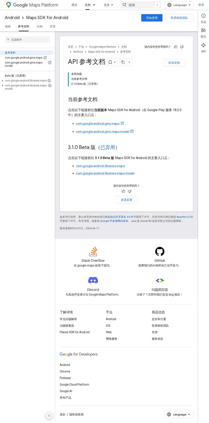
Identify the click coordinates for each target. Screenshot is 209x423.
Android (12, 17)
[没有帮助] (182, 47)
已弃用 (107, 147)
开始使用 (152, 18)
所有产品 (65, 397)
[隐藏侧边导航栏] (49, 416)
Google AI (66, 391)
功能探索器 (67, 325)
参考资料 (23, 26)
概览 (74, 5)
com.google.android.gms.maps (98, 124)
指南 (8, 26)
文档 (87, 5)
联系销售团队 (179, 18)
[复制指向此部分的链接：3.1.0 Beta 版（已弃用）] (124, 147)
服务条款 (157, 338)
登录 (201, 5)
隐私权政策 (76, 414)
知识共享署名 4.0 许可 (123, 216)
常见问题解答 (68, 319)
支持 (53, 26)
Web (109, 332)
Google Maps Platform (102, 46)
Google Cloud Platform (74, 384)
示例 (39, 26)
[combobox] (140, 5)
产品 (81, 46)
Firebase (65, 378)
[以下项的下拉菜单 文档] (95, 5)
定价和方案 (159, 319)
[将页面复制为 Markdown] (123, 62)
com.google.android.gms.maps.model (102, 132)
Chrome (65, 371)
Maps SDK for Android (47, 17)
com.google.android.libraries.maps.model (105, 173)
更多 (107, 5)
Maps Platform (43, 5)
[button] (26, 80)
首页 (70, 46)
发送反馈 (174, 62)
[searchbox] (27, 39)
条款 (63, 414)
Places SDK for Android (75, 332)
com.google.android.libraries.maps (100, 166)
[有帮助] (176, 47)
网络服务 (111, 338)
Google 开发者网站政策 (114, 220)
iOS (108, 325)
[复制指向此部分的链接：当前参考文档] (101, 99)
